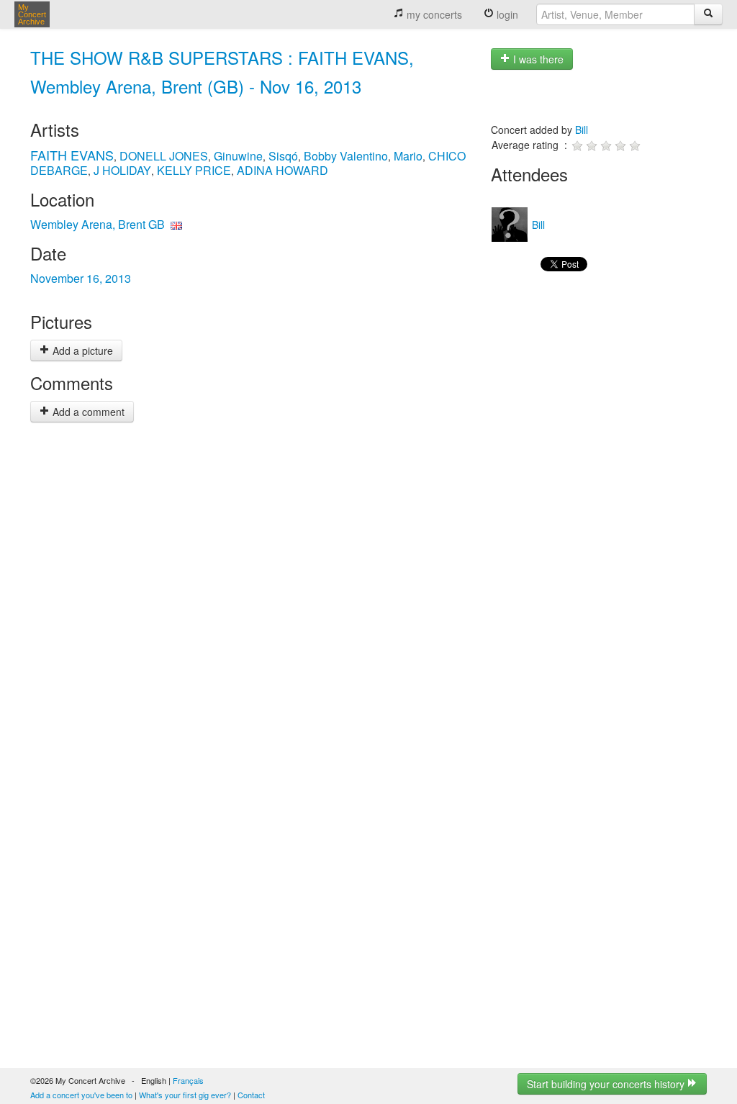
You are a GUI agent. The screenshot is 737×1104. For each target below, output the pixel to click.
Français (188, 1080)
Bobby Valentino (346, 156)
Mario (408, 156)
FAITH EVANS (72, 154)
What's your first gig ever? (185, 1094)
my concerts (433, 14)
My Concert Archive (32, 14)
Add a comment (87, 411)
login (506, 14)
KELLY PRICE (194, 170)
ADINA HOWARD (282, 170)
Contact (251, 1094)
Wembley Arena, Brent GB (97, 224)
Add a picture (81, 350)
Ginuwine (238, 156)
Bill (581, 129)
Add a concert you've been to (81, 1094)
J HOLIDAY (122, 170)
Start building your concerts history (607, 1084)
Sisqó (283, 156)
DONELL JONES (163, 156)
